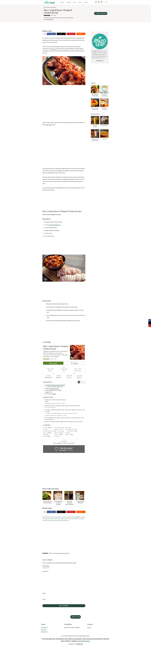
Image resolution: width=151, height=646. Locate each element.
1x (78, 382)
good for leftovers (74, 518)
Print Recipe (54, 363)
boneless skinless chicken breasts (55, 385)
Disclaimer (43, 629)
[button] (44, 15)
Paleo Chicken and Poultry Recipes (54, 517)
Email (44, 599)
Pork (74, 2)
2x (81, 382)
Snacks (80, 2)
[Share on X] (149, 323)
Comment (45, 571)
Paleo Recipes (53, 7)
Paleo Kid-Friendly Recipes (63, 520)
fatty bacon (53, 49)
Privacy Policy (44, 627)
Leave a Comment (49, 19)
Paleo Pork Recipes (65, 517)
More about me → (99, 60)
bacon (54, 393)
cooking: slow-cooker (49, 518)
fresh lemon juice (54, 388)
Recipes (62, 2)
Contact (89, 627)
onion (47, 392)
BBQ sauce (49, 125)
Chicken (69, 2)
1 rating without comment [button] (62, 553)
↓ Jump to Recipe (100, 13)
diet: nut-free (68, 518)
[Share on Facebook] (149, 320)
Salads (86, 2)
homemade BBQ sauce (54, 225)
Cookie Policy (44, 632)
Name (44, 593)
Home (45, 7)
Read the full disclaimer (84, 641)
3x (83, 382)
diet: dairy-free (56, 518)
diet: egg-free (62, 518)
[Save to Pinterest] (149, 325)
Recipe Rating (45, 566)
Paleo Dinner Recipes (53, 520)
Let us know (62, 450)
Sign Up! (66, 627)
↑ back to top (75, 617)
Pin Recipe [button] (75, 363)
